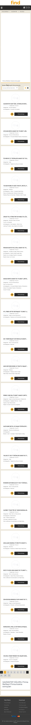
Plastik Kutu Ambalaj (8, 255)
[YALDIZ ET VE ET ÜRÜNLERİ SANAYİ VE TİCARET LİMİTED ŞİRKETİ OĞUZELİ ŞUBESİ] (12, 466)
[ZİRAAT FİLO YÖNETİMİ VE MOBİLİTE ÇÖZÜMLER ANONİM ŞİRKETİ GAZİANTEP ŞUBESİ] (12, 231)
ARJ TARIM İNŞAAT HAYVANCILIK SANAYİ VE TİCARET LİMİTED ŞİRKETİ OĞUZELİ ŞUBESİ (15, 339)
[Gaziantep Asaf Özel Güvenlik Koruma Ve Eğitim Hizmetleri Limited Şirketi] (15, 98)
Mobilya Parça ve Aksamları (9, 195)
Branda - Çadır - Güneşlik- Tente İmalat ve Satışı (14, 433)
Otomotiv (11, 220)
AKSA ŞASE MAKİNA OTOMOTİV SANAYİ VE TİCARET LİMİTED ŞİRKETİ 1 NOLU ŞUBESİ (15, 543)
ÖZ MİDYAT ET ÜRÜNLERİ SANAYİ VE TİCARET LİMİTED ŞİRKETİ (15, 158)
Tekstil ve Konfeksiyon (14, 430)
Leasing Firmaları (7, 226)
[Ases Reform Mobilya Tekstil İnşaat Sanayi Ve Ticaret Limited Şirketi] (15, 360)
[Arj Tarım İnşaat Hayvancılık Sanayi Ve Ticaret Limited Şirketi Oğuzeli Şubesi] (15, 333)
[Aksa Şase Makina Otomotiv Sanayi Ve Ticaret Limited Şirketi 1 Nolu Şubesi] (15, 537)
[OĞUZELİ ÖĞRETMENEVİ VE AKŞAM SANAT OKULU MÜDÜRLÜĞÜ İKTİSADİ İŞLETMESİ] (12, 666)
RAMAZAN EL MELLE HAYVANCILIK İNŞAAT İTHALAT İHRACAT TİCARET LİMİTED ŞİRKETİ (15, 626)
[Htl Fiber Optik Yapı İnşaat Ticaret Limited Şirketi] (15, 306)
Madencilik (23, 399)
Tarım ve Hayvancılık (8, 284)
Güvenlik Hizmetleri (15, 109)
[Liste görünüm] (25, 88)
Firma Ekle (6, 705)
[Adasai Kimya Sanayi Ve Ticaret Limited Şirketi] (15, 273)
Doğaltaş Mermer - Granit (16, 400)
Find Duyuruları (22, 705)
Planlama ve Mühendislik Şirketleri (18, 317)
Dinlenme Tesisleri (14, 661)
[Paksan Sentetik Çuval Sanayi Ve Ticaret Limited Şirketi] (15, 242)
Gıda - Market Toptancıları (9, 517)
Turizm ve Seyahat (7, 222)
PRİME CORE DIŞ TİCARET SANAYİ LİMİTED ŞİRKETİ (15, 395)
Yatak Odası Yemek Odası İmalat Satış (11, 373)
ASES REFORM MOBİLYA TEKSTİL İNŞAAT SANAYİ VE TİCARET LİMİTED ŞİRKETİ (15, 366)
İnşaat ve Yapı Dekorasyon (15, 315)
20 (5, 675)
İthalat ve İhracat (7, 634)
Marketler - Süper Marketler (16, 632)
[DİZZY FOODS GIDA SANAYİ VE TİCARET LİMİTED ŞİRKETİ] (12, 583)
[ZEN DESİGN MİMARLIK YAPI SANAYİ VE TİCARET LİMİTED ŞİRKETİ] (12, 610)
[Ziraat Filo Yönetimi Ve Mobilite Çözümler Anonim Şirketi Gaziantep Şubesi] (15, 211)
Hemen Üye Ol (22, 711)
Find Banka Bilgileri (23, 707)
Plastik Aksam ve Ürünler (9, 257)
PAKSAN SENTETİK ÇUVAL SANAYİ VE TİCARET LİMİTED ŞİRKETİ (15, 247)
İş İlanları (6, 707)
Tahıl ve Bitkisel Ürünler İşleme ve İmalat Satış (13, 521)
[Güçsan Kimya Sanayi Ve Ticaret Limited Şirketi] (15, 125)
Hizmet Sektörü (12, 107)
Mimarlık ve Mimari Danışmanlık (17, 605)
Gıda (10, 162)
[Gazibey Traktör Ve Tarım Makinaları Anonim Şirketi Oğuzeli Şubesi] (15, 504)
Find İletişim (21, 709)
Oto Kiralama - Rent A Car (16, 224)
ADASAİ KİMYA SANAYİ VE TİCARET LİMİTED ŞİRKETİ (15, 278)
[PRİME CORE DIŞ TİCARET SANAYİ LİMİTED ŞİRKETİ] (12, 409)
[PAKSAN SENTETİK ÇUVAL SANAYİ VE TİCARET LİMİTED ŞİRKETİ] (12, 262)
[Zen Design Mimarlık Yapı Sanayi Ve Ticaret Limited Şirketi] (15, 594)
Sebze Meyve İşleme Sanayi (16, 575)
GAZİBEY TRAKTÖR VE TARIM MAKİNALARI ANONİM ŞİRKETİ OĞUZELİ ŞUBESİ (15, 510)
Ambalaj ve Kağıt (12, 251)
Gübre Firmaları (6, 289)
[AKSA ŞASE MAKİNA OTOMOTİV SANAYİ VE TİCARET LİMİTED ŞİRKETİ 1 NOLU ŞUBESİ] (12, 553)
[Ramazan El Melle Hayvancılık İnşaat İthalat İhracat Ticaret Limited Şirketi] (15, 621)
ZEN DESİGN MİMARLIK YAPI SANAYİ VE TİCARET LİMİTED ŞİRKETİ (15, 599)
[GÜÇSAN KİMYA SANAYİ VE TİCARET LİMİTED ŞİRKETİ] (12, 141)
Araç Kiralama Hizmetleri (17, 226)
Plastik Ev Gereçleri (17, 255)
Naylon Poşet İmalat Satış (16, 253)
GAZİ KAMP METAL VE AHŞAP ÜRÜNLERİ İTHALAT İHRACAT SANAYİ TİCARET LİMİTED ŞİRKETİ (15, 426)
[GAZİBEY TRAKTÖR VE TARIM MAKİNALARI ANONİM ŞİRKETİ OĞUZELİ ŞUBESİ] (12, 526)
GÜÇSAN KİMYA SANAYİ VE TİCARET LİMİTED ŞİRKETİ (15, 131)
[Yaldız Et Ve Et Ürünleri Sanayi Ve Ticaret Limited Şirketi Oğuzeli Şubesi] (15, 450)
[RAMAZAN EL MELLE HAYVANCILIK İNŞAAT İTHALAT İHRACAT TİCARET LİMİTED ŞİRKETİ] (12, 639)
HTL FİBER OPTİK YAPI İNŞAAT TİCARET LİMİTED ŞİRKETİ (15, 311)
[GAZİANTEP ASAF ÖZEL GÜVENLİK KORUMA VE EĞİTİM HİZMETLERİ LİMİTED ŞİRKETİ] (12, 114)
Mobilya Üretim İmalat (21, 195)
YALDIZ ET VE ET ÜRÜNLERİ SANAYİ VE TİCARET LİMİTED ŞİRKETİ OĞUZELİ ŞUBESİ (15, 455)
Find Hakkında (22, 702)
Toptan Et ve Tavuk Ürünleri (16, 164)
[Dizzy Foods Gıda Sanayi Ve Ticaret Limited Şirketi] (15, 564)
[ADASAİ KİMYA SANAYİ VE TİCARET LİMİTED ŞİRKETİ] (12, 295)
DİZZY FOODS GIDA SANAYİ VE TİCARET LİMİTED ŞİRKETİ (15, 570)
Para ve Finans (16, 220)
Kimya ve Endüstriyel (14, 134)
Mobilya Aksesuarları (18, 193)
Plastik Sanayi (20, 251)
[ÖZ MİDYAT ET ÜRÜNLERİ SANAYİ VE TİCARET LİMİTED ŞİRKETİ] (12, 169)
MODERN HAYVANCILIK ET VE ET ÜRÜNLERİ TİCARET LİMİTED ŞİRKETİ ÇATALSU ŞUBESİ (15, 483)
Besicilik (12, 344)
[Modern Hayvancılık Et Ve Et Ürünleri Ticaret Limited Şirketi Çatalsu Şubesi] (15, 477)
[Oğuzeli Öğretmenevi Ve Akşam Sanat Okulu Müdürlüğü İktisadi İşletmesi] (15, 650)
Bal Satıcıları (13, 515)
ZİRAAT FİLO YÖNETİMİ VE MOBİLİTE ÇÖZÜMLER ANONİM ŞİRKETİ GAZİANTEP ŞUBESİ (15, 216)
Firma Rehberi (7, 702)
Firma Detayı (21, 114)
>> (9, 675)
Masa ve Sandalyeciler (8, 193)
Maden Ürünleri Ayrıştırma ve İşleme (11, 404)
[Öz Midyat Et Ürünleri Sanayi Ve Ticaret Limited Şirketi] (15, 153)
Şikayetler (6, 709)
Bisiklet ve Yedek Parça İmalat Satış (18, 548)
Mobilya (10, 189)
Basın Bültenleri (7, 711)
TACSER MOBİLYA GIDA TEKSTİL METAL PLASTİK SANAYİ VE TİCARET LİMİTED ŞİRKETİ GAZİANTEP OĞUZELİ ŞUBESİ (15, 185)
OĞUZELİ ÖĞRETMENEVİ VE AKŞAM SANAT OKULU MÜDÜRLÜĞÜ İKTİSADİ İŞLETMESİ (15, 656)
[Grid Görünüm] (27, 88)
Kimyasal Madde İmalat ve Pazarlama (18, 136)
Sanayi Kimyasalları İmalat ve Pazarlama (12, 288)
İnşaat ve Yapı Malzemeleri (9, 402)
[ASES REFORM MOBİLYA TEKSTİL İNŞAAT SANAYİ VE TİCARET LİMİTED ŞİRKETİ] (12, 378)
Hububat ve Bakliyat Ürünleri (10, 519)
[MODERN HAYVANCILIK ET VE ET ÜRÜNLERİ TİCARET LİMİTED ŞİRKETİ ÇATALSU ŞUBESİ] (12, 493)
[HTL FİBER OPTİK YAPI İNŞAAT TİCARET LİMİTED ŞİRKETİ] (12, 322)
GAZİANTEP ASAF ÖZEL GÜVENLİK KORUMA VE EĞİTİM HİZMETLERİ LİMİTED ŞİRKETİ (15, 104)
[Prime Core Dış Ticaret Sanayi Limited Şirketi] (15, 389)
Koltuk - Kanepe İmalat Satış (16, 191)
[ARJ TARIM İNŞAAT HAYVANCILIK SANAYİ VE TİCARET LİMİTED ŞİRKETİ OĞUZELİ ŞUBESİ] (12, 349)
